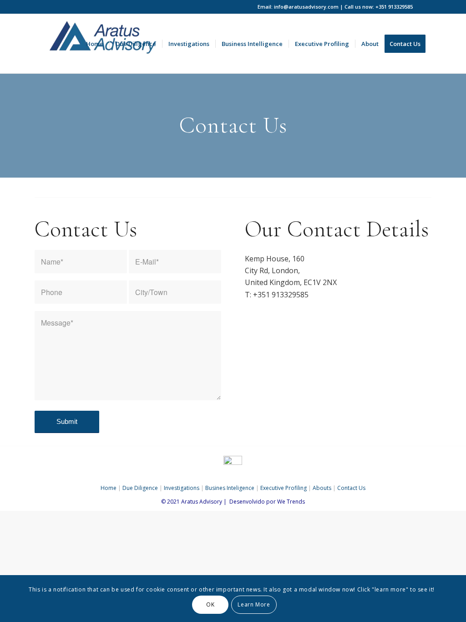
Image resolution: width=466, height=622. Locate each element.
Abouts (322, 488)
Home (108, 488)
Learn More (254, 604)
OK (210, 604)
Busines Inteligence (229, 488)
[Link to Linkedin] (424, 7)
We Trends (291, 501)
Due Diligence (140, 488)
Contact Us (351, 488)
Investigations (181, 488)
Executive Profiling (283, 488)
